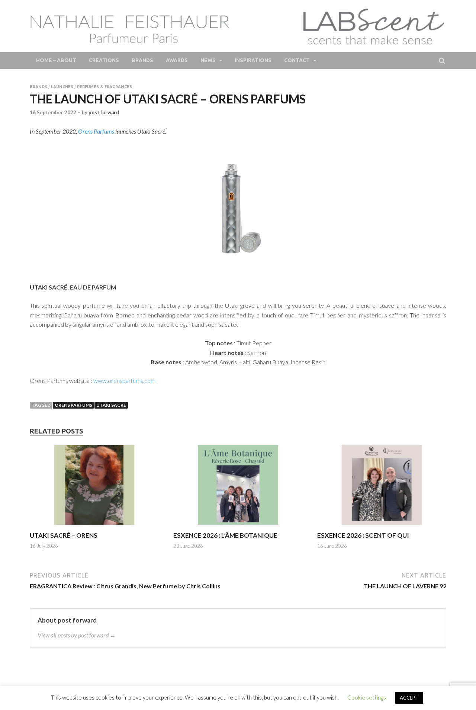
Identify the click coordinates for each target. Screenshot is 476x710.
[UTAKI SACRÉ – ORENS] (94, 526)
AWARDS (177, 60)
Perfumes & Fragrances (104, 86)
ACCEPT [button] (409, 698)
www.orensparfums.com (124, 380)
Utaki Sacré (111, 405)
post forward (104, 112)
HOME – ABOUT (56, 60)
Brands (38, 86)
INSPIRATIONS (253, 60)
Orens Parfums (96, 131)
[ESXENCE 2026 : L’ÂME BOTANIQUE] (237, 526)
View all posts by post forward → (77, 635)
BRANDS (142, 60)
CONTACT (297, 60)
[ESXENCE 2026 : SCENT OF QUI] (381, 526)
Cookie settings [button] (366, 697)
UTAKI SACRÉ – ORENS (63, 535)
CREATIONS (104, 60)
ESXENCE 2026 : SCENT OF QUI (363, 535)
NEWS (208, 60)
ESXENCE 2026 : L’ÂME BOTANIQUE (225, 535)
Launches (62, 86)
